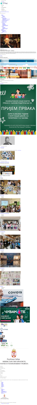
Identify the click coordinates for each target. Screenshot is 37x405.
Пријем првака (1, 83)
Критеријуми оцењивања (5, 20)
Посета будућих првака (2, 231)
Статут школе (4, 27)
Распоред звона (4, 19)
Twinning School (3, 389)
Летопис (3, 31)
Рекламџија (8, 403)
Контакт (2, 32)
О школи (2, 15)
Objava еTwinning (2, 195)
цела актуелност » (2, 135)
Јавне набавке (2, 1)
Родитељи (2, 22)
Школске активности (3, 30)
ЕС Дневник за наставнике (4, 391)
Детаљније (2, 197)
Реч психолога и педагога (5, 25)
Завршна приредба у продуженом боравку (4, 213)
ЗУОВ (2, 392)
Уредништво (2, 403)
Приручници (4, 23)
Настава (2, 17)
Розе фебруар (1, 286)
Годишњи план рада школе (5, 28)
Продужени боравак (5, 18)
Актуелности (2, 29)
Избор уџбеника (4, 24)
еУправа (2, 390)
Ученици (2, 383)
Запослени (4, 16)
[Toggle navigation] (0, 12)
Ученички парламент (5, 21)
